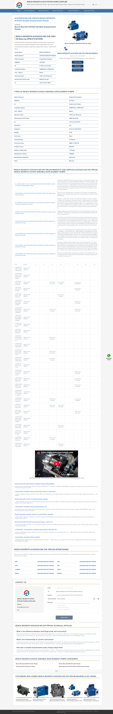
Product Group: (18, 147)
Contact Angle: (18, 139)
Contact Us (21, 711)
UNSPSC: (17, 62)
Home (19, 11)
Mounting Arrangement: (21, 157)
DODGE (59, 573)
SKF (58, 562)
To (48, 591)
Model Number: (19, 56)
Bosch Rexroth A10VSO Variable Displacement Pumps (34, 14)
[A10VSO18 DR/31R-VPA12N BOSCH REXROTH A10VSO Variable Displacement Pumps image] (77, 31)
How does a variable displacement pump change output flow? (40, 648)
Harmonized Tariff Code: (22, 79)
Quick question (52, 599)
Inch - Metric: (19, 72)
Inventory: (17, 125)
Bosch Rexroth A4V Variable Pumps (75, 11)
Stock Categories (29, 11)
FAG (58, 565)
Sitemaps (32, 711)
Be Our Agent (78, 70)
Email (49, 588)
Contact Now (77, 62)
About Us (14, 711)
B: (15, 66)
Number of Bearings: (20, 150)
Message (50, 602)
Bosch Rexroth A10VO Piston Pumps (59, 11)
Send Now (64, 618)
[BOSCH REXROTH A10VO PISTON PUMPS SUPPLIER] (19, 4)
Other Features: (19, 59)
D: (15, 83)
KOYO (59, 569)
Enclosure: (17, 136)
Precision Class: (19, 143)
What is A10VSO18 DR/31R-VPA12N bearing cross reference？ (78, 58)
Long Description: (20, 69)
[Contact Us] (109, 357)
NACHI (17, 573)
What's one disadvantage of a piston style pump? (35, 640)
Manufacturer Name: (20, 154)
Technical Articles (43, 11)
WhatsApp (78, 66)
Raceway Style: (19, 76)
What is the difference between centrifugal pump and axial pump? (41, 632)
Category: (17, 129)
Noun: (16, 161)
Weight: (16, 132)
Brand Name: (19, 52)
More (56, 671)
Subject (49, 595)
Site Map (27, 711)
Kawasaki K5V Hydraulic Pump (91, 11)
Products (18, 14)
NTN (16, 565)
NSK (16, 562)
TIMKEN (17, 569)
